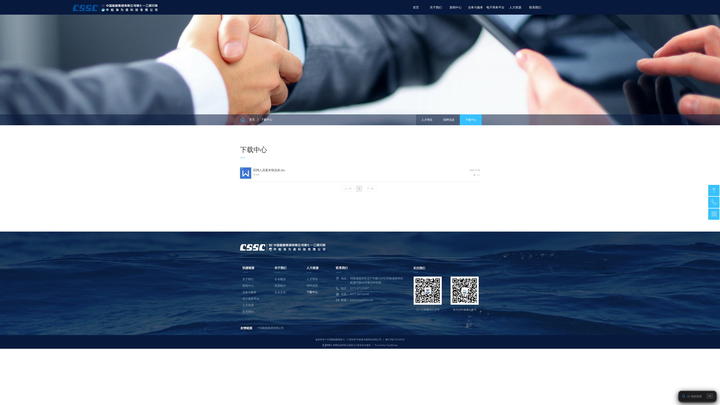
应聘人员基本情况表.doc (269, 170)
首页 (252, 119)
